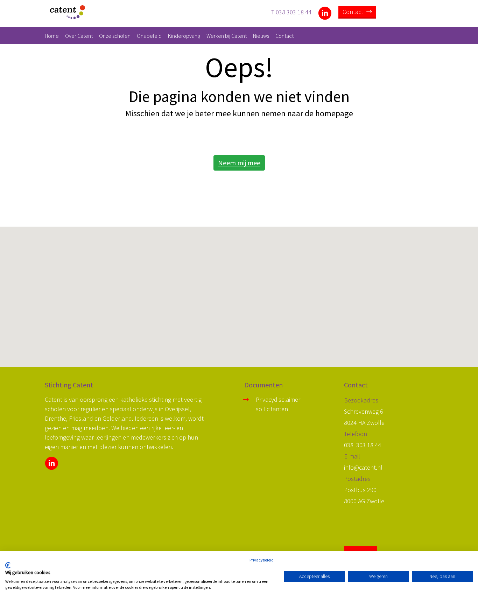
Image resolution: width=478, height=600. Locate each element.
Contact (354, 12)
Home (52, 35)
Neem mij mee (239, 162)
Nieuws (261, 35)
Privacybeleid (261, 560)
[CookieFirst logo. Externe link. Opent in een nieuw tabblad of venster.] (7, 565)
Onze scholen (115, 35)
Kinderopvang (184, 35)
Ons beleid (149, 35)
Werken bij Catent (226, 35)
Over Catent (79, 35)
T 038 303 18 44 (291, 12)
